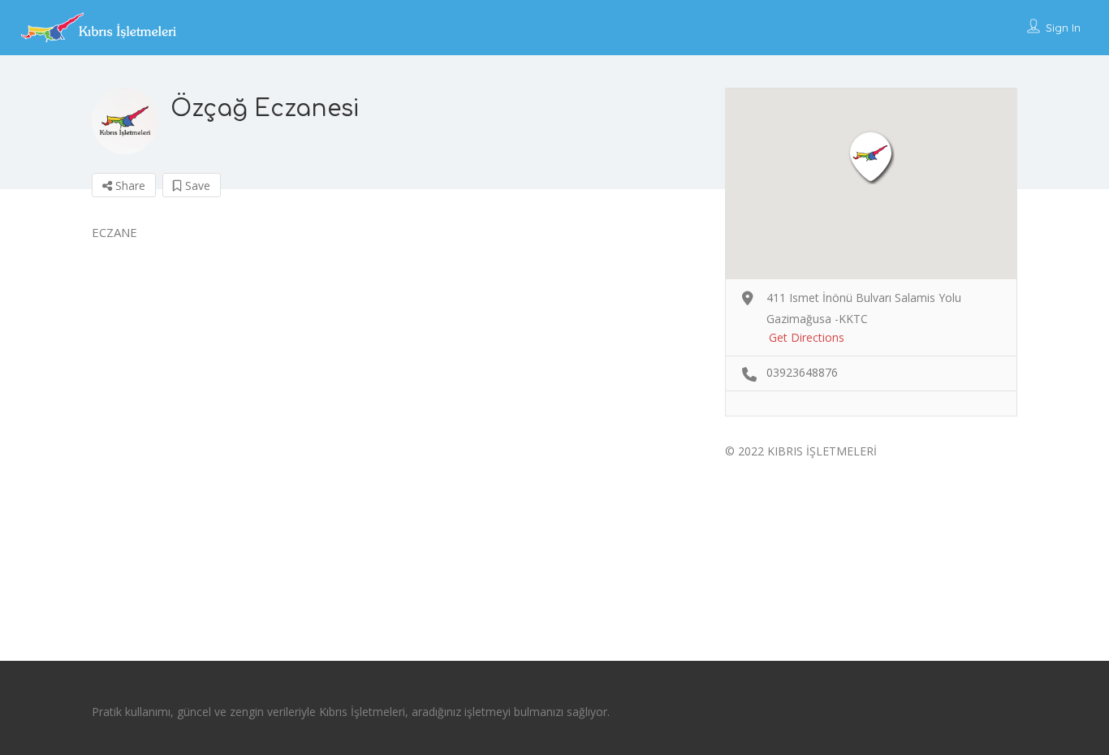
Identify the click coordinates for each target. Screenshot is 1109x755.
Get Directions (806, 337)
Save (196, 185)
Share (128, 185)
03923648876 (802, 372)
